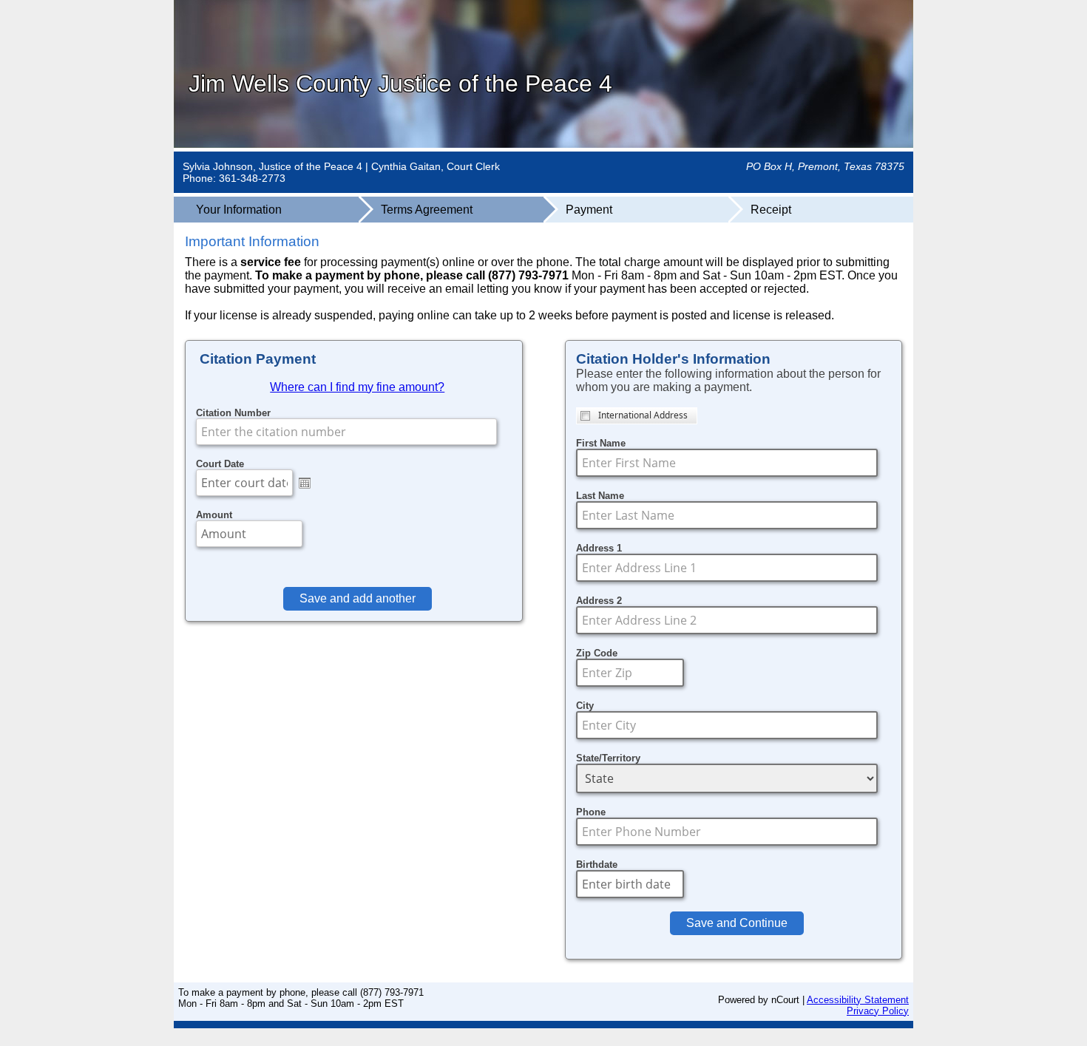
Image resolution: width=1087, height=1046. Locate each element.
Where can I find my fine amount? (357, 387)
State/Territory (608, 758)
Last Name (600, 495)
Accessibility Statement (858, 999)
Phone (591, 812)
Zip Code (596, 653)
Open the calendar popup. (305, 483)
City (585, 705)
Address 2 (599, 600)
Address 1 (599, 548)
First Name (601, 443)
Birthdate (596, 864)
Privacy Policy (878, 1010)
